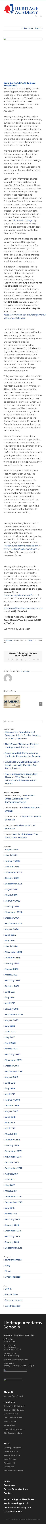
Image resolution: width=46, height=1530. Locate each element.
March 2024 (11, 946)
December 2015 (13, 1230)
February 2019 (12, 1100)
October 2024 (12, 918)
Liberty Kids (9, 1467)
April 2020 (10, 1043)
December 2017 (13, 1151)
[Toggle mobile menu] (41, 16)
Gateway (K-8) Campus (14, 1410)
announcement (13, 1259)
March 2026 (11, 855)
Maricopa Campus (12, 1455)
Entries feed (11, 1294)
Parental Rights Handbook (19, 1499)
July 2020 (10, 1026)
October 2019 (12, 1065)
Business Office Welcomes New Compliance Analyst (20, 798)
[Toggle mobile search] (36, 16)
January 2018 (12, 1145)
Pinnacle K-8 (9, 1425)
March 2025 (11, 895)
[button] (5, 704)
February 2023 (12, 957)
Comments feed (13, 1300)
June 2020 (10, 1031)
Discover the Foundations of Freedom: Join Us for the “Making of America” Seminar (22, 735)
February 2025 (12, 901)
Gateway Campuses (12, 1447)
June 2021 (10, 992)
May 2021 (10, 997)
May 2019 (10, 1088)
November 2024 (13, 912)
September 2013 (13, 1248)
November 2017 (13, 1156)
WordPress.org (13, 1306)
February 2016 (12, 1219)
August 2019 (11, 1077)
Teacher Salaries (13, 1511)
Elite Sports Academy (13, 1433)
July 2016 (10, 1208)
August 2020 (11, 1020)
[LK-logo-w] (13, 1379)
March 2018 (11, 1134)
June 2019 (10, 1083)
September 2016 (13, 1202)
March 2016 (11, 1213)
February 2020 (12, 1054)
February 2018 (12, 1139)
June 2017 (10, 1179)
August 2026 (11, 849)
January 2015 (12, 1242)
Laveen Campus (11, 1414)
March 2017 (11, 1191)
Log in (8, 1289)
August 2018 (11, 1111)
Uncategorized (13, 1277)
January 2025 (12, 906)
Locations (9, 1402)
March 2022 (11, 974)
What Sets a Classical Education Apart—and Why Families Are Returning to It (22, 765)
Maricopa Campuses (13, 1418)
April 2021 (10, 1003)
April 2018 (10, 1128)
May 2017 (10, 1185)
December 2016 (13, 1196)
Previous (28, 28)
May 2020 (10, 1037)
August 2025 (11, 889)
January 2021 (12, 1009)
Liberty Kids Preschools (14, 1429)
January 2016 (12, 1225)
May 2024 (10, 940)
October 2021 (12, 986)
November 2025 (13, 872)
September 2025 (13, 883)
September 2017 (13, 1168)
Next (37, 28)
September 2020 (14, 1014)
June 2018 (10, 1117)
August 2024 (11, 929)
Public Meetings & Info (16, 1503)
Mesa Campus (10, 1421)
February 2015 (12, 1236)
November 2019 (13, 1060)
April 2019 (10, 1094)
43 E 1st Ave (8, 1339)
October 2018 (12, 1105)
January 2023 (12, 963)
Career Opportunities (16, 1489)
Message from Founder (14, 1396)
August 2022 (11, 969)
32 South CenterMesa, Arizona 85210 (12, 1348)
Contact (8, 1493)
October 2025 (12, 878)
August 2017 (11, 1174)
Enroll (7, 1443)
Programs (9, 1485)
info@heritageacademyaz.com (16, 1359)
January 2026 (12, 866)
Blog (30, 640)
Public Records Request (17, 1507)
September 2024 (14, 923)
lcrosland (9, 640)
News (8, 1271)
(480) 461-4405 (10, 1353)
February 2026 (12, 861)
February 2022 (12, 980)
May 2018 (10, 1122)
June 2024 (10, 935)
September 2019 (13, 1071)
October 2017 (12, 1162)
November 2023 (13, 952)
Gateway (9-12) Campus (14, 1406)
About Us (9, 1392)
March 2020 (11, 1048)
